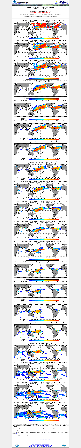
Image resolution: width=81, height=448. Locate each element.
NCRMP (63, 3)
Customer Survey (32, 446)
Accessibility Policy (43, 445)
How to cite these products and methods (42, 444)
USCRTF (56, 3)
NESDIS (19, 3)
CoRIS (67, 3)
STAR (23, 3)
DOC (13, 3)
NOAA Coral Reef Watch (47, 446)
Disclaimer (30, 445)
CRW (26, 3)
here (16, 433)
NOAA (16, 3)
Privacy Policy (49, 445)
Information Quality (36, 445)
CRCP (60, 3)
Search (33, 444)
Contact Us (38, 446)
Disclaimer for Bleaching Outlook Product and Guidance (40, 439)
